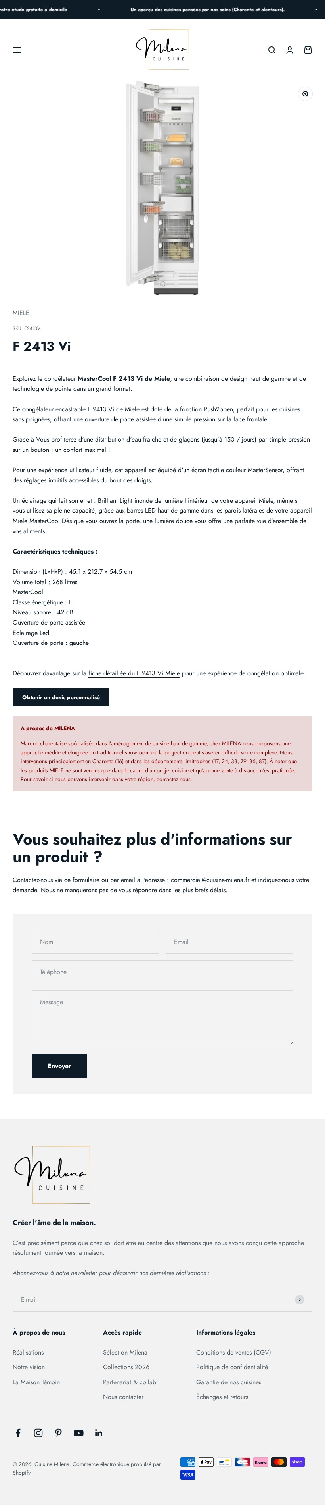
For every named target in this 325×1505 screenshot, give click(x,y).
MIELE (21, 312)
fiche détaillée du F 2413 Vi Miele (134, 673)
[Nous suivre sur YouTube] (78, 1433)
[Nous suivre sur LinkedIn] (99, 1433)
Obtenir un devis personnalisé (61, 697)
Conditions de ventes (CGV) (233, 1352)
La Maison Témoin (36, 1382)
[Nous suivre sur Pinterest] (58, 1433)
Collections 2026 (126, 1367)
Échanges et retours (222, 1396)
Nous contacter (123, 1396)
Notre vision (29, 1367)
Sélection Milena (125, 1352)
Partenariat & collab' (130, 1382)
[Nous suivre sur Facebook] (18, 1433)
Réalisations (28, 1352)
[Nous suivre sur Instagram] (38, 1433)
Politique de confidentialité (232, 1367)
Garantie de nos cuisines (228, 1382)
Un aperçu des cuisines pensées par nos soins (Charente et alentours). (203, 9)
